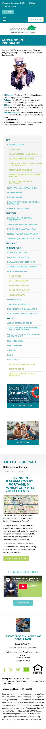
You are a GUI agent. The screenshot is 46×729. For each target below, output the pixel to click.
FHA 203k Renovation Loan (21, 229)
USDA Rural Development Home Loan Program (25, 164)
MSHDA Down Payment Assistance (20, 182)
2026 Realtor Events (18, 304)
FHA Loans (8, 95)
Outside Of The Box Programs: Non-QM (25, 176)
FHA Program (16, 276)
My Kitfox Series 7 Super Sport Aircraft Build (23, 335)
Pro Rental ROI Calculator (22, 309)
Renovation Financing (20, 170)
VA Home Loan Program (21, 159)
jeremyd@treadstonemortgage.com (23, 647)
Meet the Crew (15, 341)
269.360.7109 (26, 644)
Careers (11, 350)
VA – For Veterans (18, 281)
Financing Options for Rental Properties (23, 203)
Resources (13, 360)
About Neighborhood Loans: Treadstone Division (22, 329)
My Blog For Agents (18, 257)
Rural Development (19, 290)
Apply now (35, 19)
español (8, 12)
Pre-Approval (15, 197)
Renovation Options (18, 209)
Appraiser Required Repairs (22, 225)
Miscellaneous (17, 295)
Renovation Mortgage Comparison (19, 219)
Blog (10, 355)
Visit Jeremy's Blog (16, 558)
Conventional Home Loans (23, 154)
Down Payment (15, 193)
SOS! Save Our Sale (17, 253)
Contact (10, 318)
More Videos (23, 603)
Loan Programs (15, 145)
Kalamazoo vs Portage (15, 467)
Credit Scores (16, 369)
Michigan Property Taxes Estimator (22, 375)
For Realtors (13, 248)
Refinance (11, 243)
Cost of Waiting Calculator (22, 314)
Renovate (11, 213)
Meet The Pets (14, 346)
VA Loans (7, 100)
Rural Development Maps (21, 262)
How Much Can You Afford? (22, 188)
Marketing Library (17, 271)
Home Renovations (19, 286)
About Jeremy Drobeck (19, 323)
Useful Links (14, 300)
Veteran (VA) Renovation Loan (23, 239)
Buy (8, 140)
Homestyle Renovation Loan (22, 234)
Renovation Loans (11, 112)
